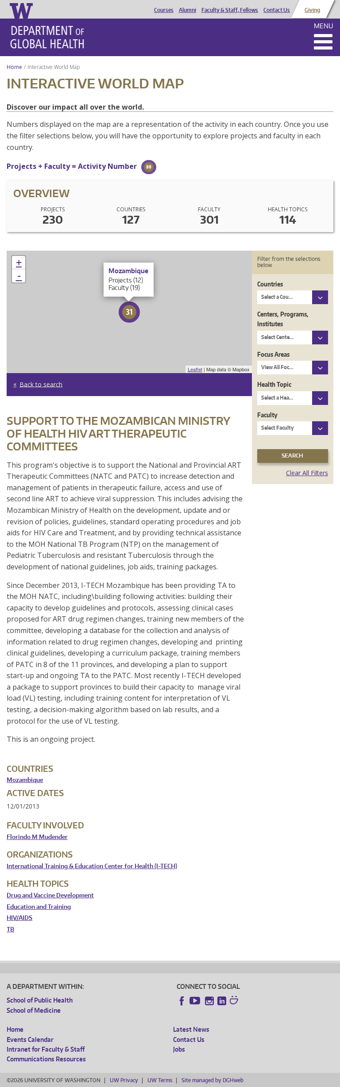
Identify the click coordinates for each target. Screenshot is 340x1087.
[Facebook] (182, 1000)
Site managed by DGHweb (212, 1080)
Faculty (267, 415)
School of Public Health (40, 1000)
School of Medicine (34, 1010)
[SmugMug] (235, 1001)
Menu (323, 26)
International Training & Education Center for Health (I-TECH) (92, 866)
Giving (312, 10)
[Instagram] (209, 1000)
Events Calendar (30, 1039)
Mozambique (25, 780)
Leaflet (195, 369)
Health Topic (274, 384)
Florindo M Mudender (37, 837)
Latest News (191, 1029)
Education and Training (39, 907)
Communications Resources (46, 1059)
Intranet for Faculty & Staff (46, 1049)
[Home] (47, 37)
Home (14, 67)
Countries (270, 284)
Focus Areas (273, 354)
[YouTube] (195, 1000)
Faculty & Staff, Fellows (229, 10)
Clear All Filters (307, 473)
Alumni (187, 10)
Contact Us (276, 10)
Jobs (179, 1049)
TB (10, 929)
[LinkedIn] (221, 1000)
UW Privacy (124, 1080)
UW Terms (159, 1080)
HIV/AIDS (19, 918)
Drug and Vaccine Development (50, 895)
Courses (164, 10)
